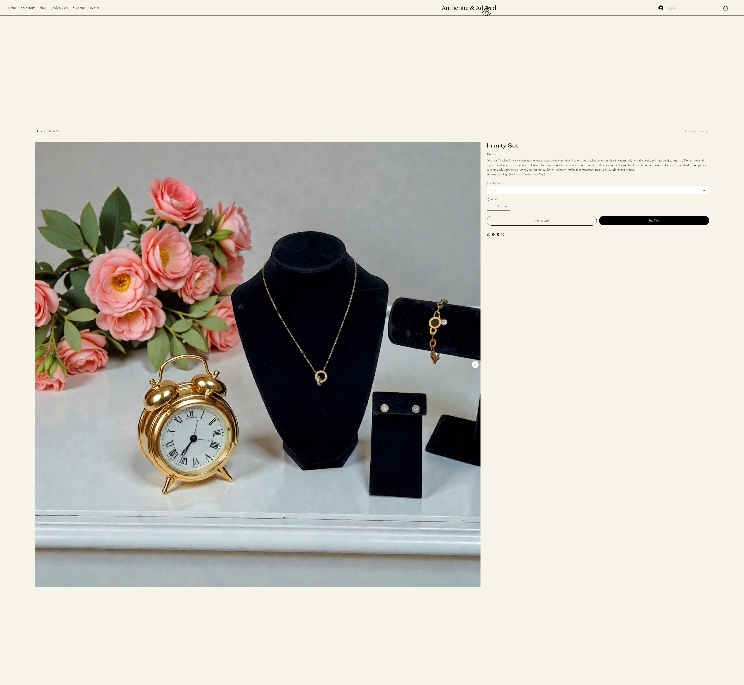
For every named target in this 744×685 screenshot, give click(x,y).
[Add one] (506, 207)
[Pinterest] (498, 234)
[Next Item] (475, 364)
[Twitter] (503, 234)
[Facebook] (493, 234)
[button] (725, 7)
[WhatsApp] (489, 234)
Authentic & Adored (469, 8)
